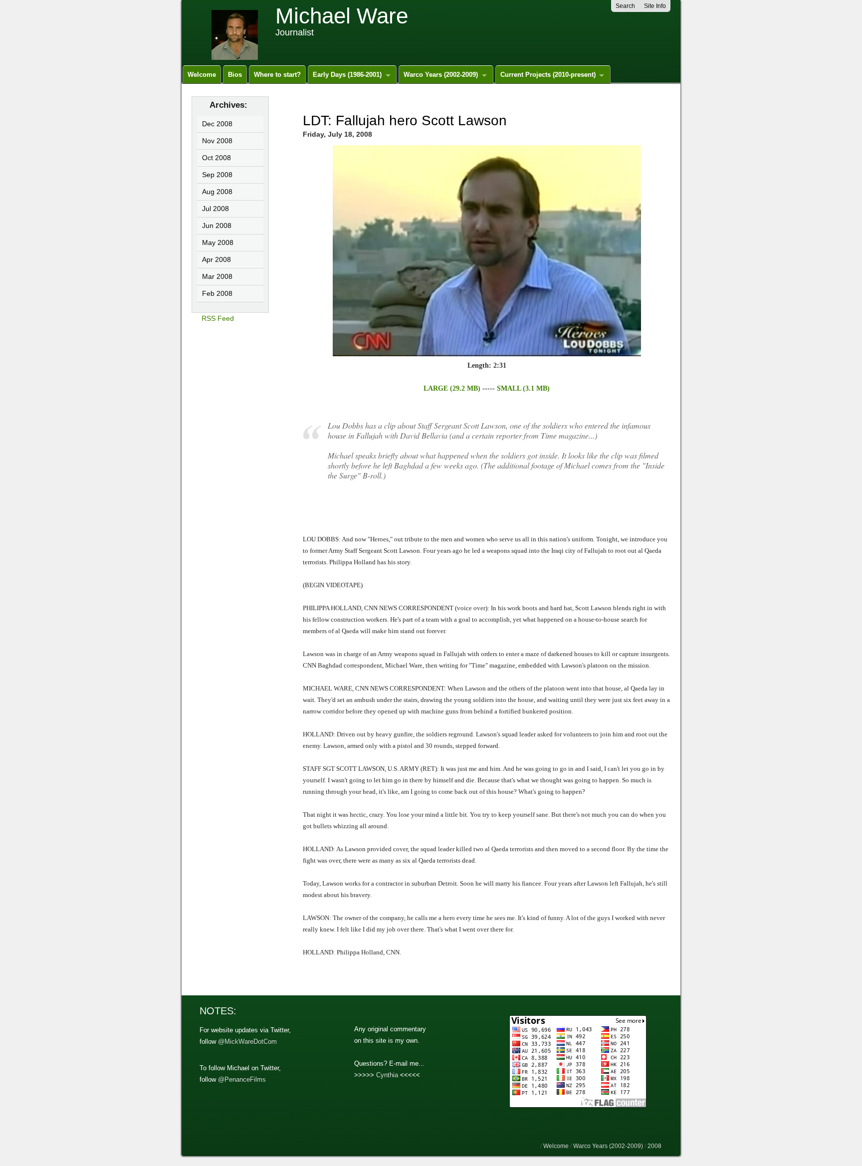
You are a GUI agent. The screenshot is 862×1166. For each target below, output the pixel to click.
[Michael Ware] (238, 31)
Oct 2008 (216, 158)
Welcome (202, 74)
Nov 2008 (217, 141)
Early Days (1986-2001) (347, 74)
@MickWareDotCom (247, 1041)
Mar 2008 (217, 276)
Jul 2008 (215, 209)
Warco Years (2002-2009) (441, 74)
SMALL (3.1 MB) (523, 388)
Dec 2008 (217, 124)
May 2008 (217, 242)
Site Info (655, 6)
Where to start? (277, 74)
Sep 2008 (217, 175)
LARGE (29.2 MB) (452, 388)
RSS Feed (218, 318)
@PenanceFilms (242, 1079)
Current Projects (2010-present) (548, 74)
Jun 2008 (216, 226)
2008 (654, 1146)
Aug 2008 (217, 192)
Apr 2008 (216, 259)
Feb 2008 (217, 293)
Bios (235, 74)
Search (625, 6)
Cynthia (387, 1075)
